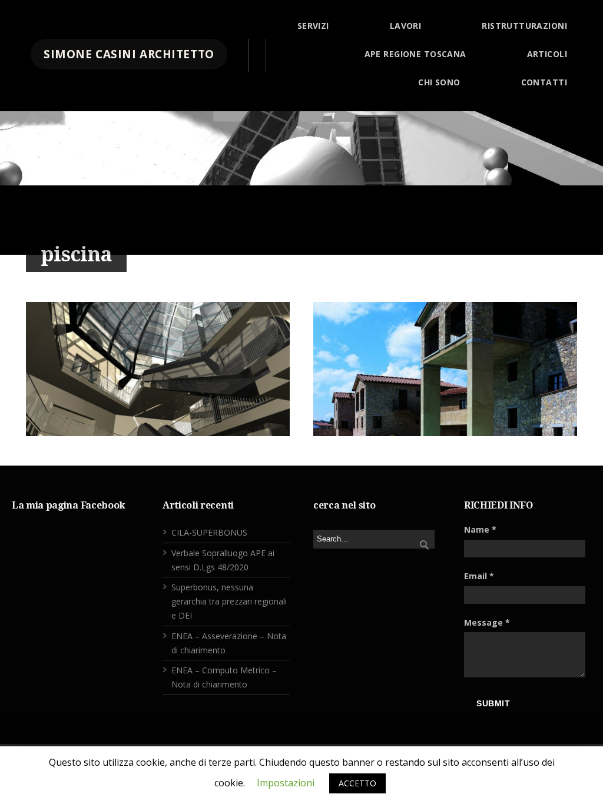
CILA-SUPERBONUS (209, 532)
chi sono (439, 82)
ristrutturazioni (524, 25)
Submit (493, 703)
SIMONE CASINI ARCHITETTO (129, 54)
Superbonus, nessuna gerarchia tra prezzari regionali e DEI (229, 601)
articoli (547, 53)
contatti (544, 82)
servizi (313, 25)
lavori (406, 25)
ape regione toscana (415, 53)
